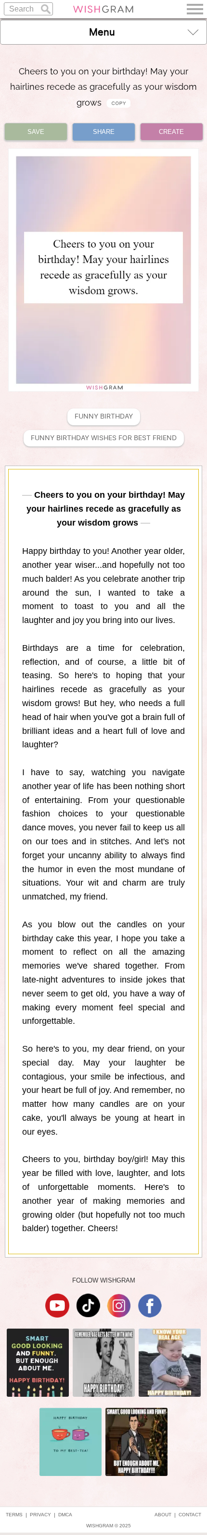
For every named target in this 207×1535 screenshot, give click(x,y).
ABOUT (163, 1514)
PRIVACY (40, 1514)
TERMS (14, 1514)
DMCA (65, 1514)
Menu (102, 32)
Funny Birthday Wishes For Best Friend (104, 438)
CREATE (171, 131)
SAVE (35, 131)
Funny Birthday (104, 416)
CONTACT (190, 1514)
